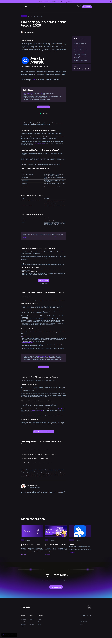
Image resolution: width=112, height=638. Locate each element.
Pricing (60, 6)
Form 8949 (32, 410)
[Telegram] (85, 69)
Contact (39, 624)
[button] (43, 450)
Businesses (54, 6)
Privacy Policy (83, 619)
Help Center (32, 624)
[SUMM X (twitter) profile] (81, 615)
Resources (66, 6)
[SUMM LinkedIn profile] (87, 615)
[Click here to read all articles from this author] (43, 489)
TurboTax (60, 408)
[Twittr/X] (77, 69)
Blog (30, 621)
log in (40, 93)
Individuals (23, 621)
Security (81, 624)
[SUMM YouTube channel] (84, 615)
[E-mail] (88, 69)
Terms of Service (83, 621)
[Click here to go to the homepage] (24, 7)
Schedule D (40, 410)
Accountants (46, 6)
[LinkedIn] (80, 69)
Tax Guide (31, 619)
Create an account (28, 93)
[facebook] (74, 69)
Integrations (39, 6)
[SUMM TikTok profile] (90, 615)
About (39, 619)
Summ (33, 79)
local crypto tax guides (39, 143)
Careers (39, 621)
